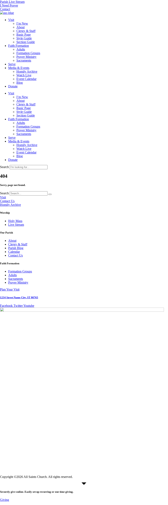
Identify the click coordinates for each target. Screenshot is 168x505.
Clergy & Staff (25, 31)
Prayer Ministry (26, 56)
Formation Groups (28, 53)
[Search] (50, 194)
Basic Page (23, 34)
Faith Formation (18, 45)
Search (4, 167)
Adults (20, 49)
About (20, 27)
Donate (13, 86)
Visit (11, 20)
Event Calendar (26, 79)
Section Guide (25, 42)
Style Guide (24, 38)
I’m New (22, 23)
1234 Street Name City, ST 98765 (19, 297)
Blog (19, 82)
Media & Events (18, 68)
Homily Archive (26, 71)
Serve (12, 64)
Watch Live (23, 75)
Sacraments (23, 60)
